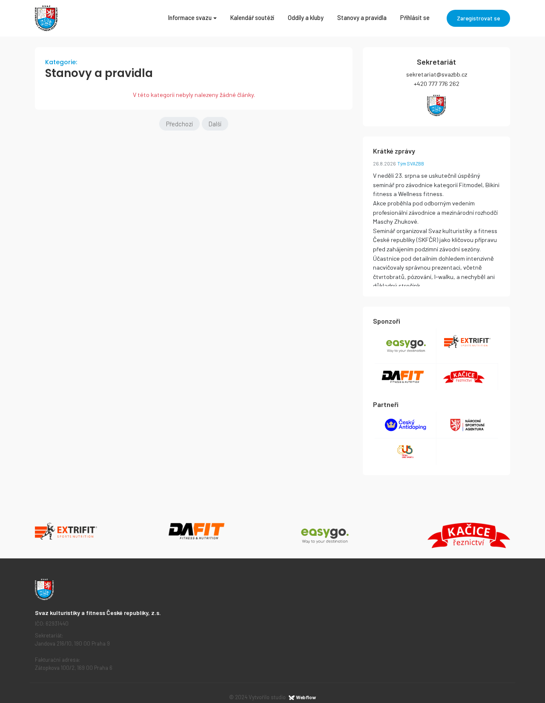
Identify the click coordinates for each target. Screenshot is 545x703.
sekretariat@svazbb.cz (436, 74)
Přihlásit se (415, 17)
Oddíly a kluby (306, 17)
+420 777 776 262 (436, 83)
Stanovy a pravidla (362, 17)
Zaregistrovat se (478, 18)
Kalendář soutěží (252, 17)
